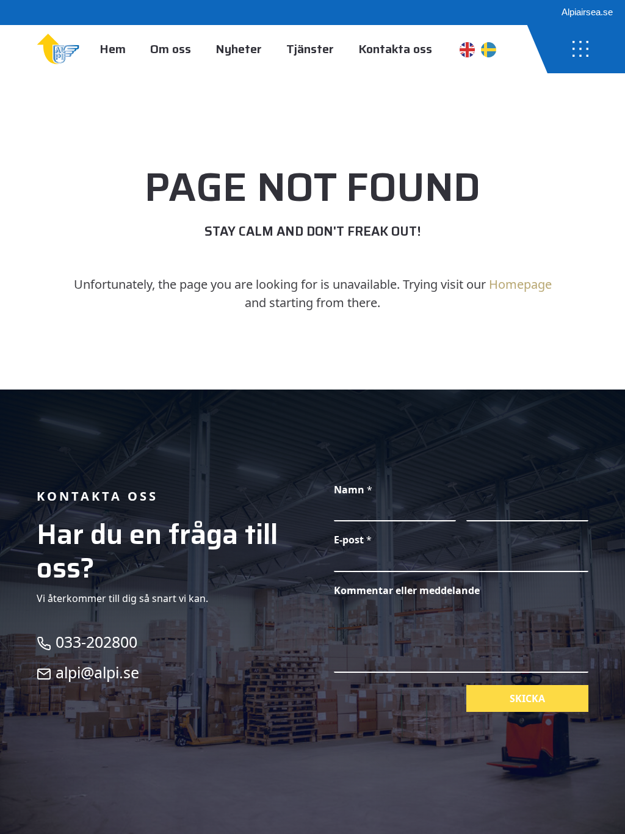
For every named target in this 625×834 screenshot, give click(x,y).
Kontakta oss (395, 49)
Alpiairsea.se (587, 12)
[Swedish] (488, 49)
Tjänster (310, 49)
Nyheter (238, 49)
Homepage (520, 284)
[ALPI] (58, 48)
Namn (353, 490)
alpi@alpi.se (95, 672)
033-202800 (94, 641)
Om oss (170, 49)
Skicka (527, 698)
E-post (353, 540)
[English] (467, 49)
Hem (112, 49)
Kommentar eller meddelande (407, 590)
